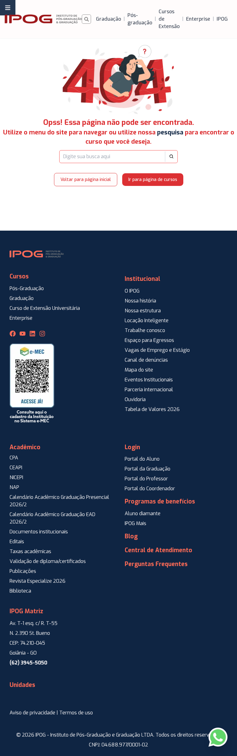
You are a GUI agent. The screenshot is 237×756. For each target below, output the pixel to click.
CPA (14, 457)
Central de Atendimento (158, 550)
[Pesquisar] (86, 19)
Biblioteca (20, 591)
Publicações (23, 571)
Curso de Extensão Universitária (45, 308)
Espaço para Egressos (149, 340)
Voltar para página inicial (85, 180)
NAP (14, 487)
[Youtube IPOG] (22, 334)
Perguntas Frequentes (156, 564)
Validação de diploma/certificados (48, 561)
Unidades (22, 685)
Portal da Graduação (147, 469)
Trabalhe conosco (145, 330)
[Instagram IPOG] (42, 334)
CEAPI (16, 467)
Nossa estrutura (143, 310)
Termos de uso (76, 712)
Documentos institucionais (39, 531)
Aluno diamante (142, 513)
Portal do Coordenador (150, 488)
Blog (131, 536)
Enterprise (21, 318)
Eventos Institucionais (149, 379)
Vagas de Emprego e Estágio (157, 350)
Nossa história (140, 301)
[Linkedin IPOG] (32, 334)
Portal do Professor (146, 478)
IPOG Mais (135, 523)
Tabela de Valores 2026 (152, 409)
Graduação (22, 298)
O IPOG (132, 291)
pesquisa (170, 132)
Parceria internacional (149, 389)
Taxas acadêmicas (30, 551)
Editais (17, 541)
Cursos (19, 276)
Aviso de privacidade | (34, 712)
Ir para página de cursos (152, 180)
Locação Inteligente (146, 320)
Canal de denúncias (146, 360)
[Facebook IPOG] (13, 334)
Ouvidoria (135, 399)
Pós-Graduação (27, 288)
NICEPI (16, 477)
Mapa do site (139, 370)
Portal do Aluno (142, 459)
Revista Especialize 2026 (37, 581)
